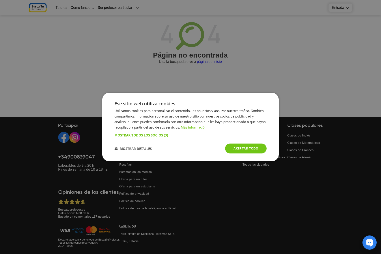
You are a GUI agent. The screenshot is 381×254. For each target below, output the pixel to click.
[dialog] (190, 127)
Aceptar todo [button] (245, 148)
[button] (190, 135)
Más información (194, 127)
